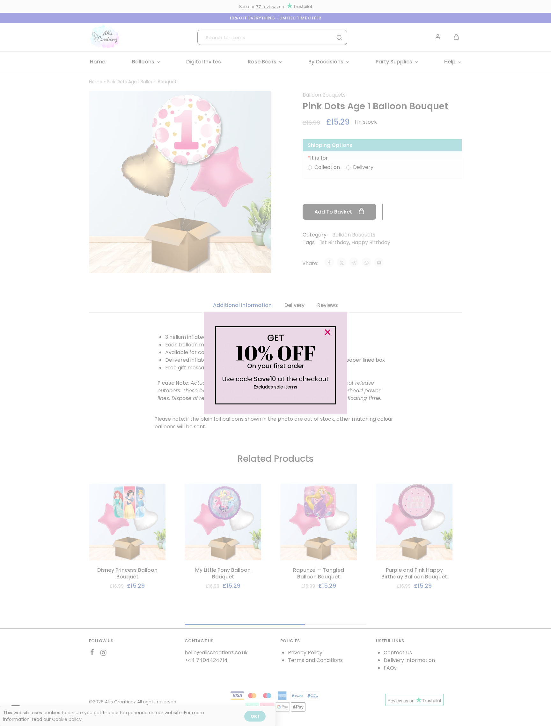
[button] (328, 332)
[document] (275, 363)
